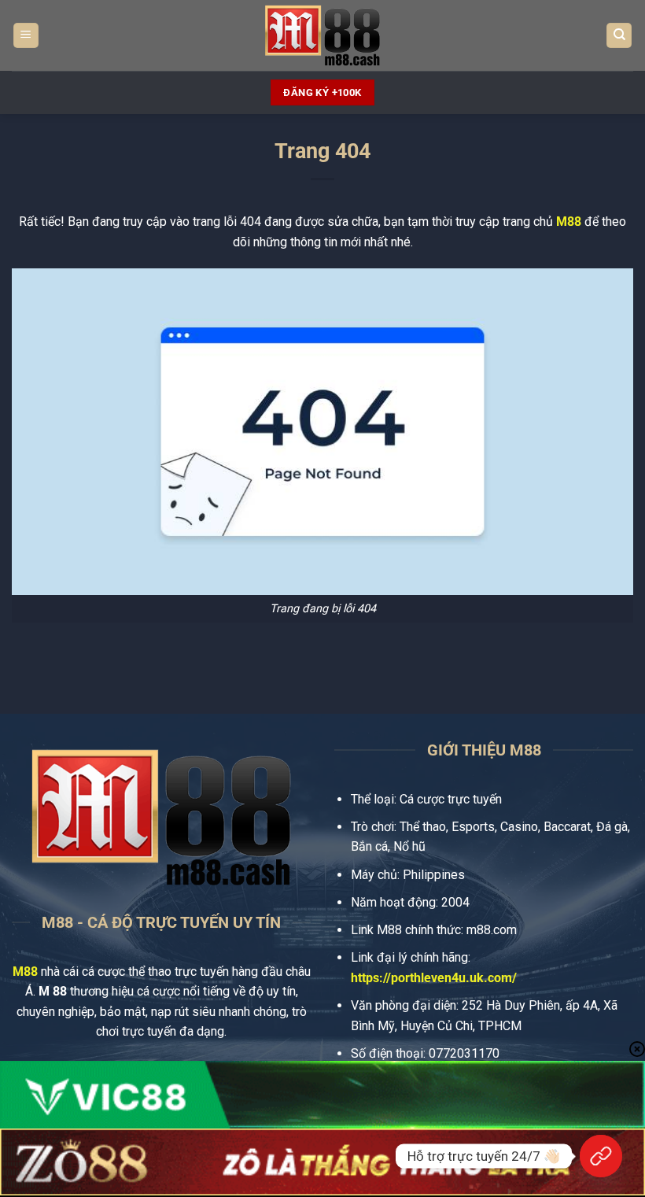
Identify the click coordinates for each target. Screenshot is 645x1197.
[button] (26, 36)
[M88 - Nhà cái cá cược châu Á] (322, 35)
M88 (568, 221)
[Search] (619, 36)
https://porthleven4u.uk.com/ (434, 977)
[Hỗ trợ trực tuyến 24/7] (601, 1156)
